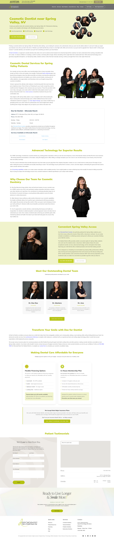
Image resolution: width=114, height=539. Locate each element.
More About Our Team (57, 318)
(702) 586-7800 (106, 470)
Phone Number (16, 458)
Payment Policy (42, 535)
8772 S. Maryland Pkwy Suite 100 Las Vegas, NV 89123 (103, 476)
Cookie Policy (74, 535)
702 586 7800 (90, 1)
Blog (78, 6)
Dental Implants (22, 139)
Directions (80, 526)
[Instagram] (90, 536)
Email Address (16, 463)
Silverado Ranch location (19, 126)
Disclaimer (56, 535)
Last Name (31, 453)
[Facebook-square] (83, 536)
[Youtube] (95, 536)
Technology (48, 535)
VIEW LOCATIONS (32, 37)
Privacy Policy (68, 535)
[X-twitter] (85, 536)
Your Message (16, 469)
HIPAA (52, 535)
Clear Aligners (45, 139)
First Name (15, 453)
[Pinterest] (92, 536)
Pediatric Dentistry (45, 136)
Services (59, 6)
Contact (81, 6)
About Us (54, 6)
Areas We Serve (72, 6)
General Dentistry (22, 136)
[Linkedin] (87, 536)
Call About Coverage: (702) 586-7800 (57, 421)
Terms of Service (61, 535)
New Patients (65, 6)
